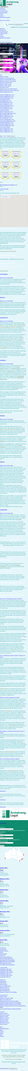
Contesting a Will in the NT (6, 975)
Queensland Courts (4, 87)
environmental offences (19, 326)
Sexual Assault (3, 954)
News (1, 1034)
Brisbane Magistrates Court (6, 92)
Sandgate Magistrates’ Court (6, 122)
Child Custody (3, 983)
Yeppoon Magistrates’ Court (6, 131)
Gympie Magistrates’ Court (6, 107)
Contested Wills (3, 12)
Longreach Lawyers (4, 110)
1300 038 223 (8, 42)
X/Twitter (2, 52)
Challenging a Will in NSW (6, 970)
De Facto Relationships (5, 986)
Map (2, 870)
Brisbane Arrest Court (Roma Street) (8, 89)
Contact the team (4, 251)
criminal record (10, 371)
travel (11, 376)
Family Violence (3, 984)
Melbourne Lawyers (4, 1018)
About (1, 1027)
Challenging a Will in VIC (5, 974)
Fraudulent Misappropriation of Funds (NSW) (10, 1002)
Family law (2, 8)
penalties (4, 348)
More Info (3, 278)
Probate (19, 519)
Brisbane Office (4, 890)
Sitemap (2, 1036)
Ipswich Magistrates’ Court (6, 108)
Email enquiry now (5, 72)
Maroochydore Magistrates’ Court (8, 113)
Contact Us (25, 22)
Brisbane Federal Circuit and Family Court (9, 90)
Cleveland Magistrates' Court (6, 98)
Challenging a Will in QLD (5, 969)
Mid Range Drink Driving (5, 963)
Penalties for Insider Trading (6, 998)
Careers (2, 1033)
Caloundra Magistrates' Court (7, 96)
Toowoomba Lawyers (5, 127)
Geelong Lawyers (4, 1021)
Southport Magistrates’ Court (7, 124)
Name (1, 58)
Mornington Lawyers (4, 1022)
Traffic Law (2, 955)
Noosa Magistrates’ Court (6, 118)
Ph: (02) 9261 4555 (20, 1056)
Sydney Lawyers (3, 1013)
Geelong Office (4, 921)
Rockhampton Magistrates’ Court (7, 121)
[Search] (0, 39)
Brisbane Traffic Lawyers (5, 86)
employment (6, 346)
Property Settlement (4, 989)
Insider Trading (3, 996)
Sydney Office (3, 868)
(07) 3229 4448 (3, 48)
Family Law (2, 980)
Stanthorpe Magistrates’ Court (7, 125)
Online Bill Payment (4, 1028)
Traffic (1, 14)
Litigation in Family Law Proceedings (8, 992)
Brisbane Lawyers (4, 76)
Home (1, 136)
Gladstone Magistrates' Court (7, 105)
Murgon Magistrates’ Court (6, 115)
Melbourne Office (4, 879)
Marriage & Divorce (4, 987)
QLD (1, 75)
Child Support (3, 981)
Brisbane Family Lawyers (5, 84)
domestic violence (15, 368)
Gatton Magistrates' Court (6, 104)
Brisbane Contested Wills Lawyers (8, 79)
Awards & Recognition (5, 17)
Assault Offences (4, 951)
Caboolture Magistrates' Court (7, 95)
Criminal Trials (3, 949)
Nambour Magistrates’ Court (6, 116)
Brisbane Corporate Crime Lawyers (8, 81)
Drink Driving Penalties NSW (6, 958)
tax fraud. (13, 327)
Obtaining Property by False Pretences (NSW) (10, 1004)
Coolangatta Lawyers (5, 99)
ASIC (11, 339)
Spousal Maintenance (5, 990)
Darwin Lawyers (3, 1024)
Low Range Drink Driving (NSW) (7, 964)
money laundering (4, 327)
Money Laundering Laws (5, 999)
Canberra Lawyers (4, 1019)
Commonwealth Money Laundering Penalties (10, 1009)
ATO (16, 339)
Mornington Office (5, 911)
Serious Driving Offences (6, 957)
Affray (1, 952)
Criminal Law (3, 9)
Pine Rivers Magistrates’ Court (7, 119)
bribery (11, 326)
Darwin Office (3, 940)
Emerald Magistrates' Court (6, 102)
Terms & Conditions (17, 1059)
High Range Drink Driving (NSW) (7, 960)
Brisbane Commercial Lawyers (7, 78)
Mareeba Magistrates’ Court (6, 111)
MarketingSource (4, 66)
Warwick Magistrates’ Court (6, 128)
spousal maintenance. (11, 429)
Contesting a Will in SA (5, 977)
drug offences (16, 388)
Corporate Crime (4, 11)
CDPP (3, 340)
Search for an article (5, 20)
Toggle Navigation (4, 6)
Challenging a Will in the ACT (6, 972)
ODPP (20, 339)
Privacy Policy (8, 1059)
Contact (2, 16)
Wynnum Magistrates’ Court (6, 130)
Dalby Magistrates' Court (5, 101)
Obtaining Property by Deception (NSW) (9, 1001)
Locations (2, 1012)
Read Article (3, 791)
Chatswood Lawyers (4, 1015)
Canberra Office (4, 901)
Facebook (2, 827)
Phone (2, 61)
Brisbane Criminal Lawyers (6, 82)
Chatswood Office (5, 930)
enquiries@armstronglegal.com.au (9, 185)
